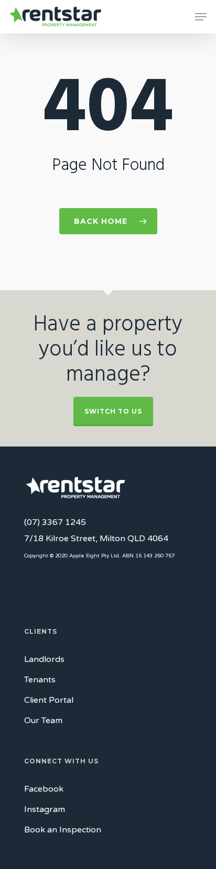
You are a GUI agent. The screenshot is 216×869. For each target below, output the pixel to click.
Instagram (44, 809)
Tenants (40, 679)
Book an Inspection (62, 830)
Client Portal (48, 700)
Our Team (43, 720)
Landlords (44, 659)
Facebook (43, 789)
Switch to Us (113, 411)
